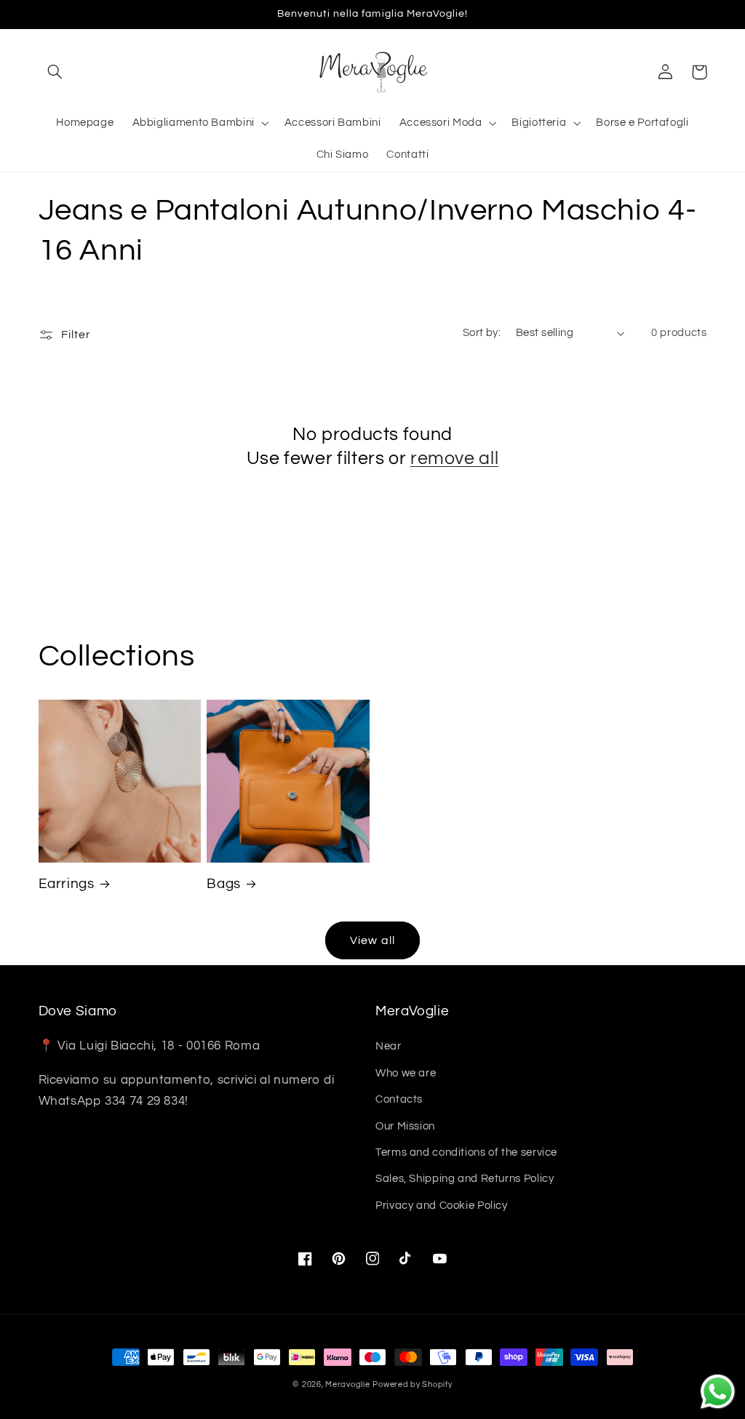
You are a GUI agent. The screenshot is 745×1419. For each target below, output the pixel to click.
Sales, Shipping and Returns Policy (464, 1178)
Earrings (67, 884)
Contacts (399, 1099)
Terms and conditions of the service (466, 1152)
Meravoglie (347, 1384)
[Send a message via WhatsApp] (718, 1392)
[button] (55, 72)
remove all (454, 458)
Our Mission (405, 1126)
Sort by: (482, 332)
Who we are (405, 1073)
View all (372, 940)
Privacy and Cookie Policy (441, 1205)
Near (388, 1046)
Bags (224, 884)
